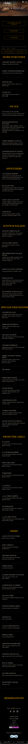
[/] (14, 727)
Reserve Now (7, 742)
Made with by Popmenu (11, 708)
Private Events (20, 742)
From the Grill (20, 51)
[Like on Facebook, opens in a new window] (11, 711)
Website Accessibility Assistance (14, 732)
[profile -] (23, 2)
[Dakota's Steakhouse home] (7, 3)
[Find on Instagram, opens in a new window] (17, 711)
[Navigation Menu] (26, 2)
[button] (14, 64)
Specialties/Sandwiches (9, 51)
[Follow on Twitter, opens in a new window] (14, 711)
